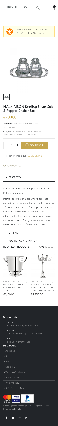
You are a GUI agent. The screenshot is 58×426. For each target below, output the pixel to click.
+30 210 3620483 (35, 156)
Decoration (46, 282)
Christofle (17, 131)
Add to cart (37, 145)
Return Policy (12, 378)
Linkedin (26, 418)
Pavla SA (18, 409)
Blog (7, 362)
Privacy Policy (12, 383)
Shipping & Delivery (15, 388)
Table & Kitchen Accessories (15, 135)
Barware (7, 282)
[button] (38, 8)
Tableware (32, 135)
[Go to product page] (15, 266)
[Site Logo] (15, 8)
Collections (27, 131)
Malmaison (37, 131)
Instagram (19, 418)
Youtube (13, 418)
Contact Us (10, 367)
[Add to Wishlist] (25, 282)
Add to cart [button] (22, 259)
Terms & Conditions (15, 372)
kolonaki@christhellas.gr (19, 342)
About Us (10, 351)
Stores (8, 356)
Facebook (6, 418)
